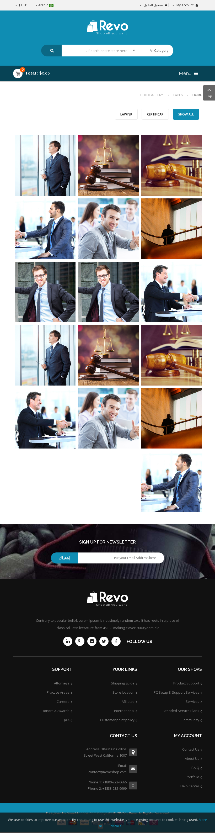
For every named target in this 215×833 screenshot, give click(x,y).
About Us (192, 758)
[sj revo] (107, 22)
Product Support (186, 683)
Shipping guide (123, 683)
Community (190, 720)
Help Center (189, 786)
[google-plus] (79, 641)
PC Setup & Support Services (176, 692)
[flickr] (91, 641)
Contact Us (190, 749)
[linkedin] (67, 641)
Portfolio (192, 776)
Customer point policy (117, 720)
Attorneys (61, 683)
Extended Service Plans (180, 710)
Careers (63, 701)
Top (209, 96)
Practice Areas (58, 692)
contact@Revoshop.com (107, 771)
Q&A (65, 720)
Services (192, 701)
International (124, 710)
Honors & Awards (55, 710)
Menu (186, 73)
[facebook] (116, 641)
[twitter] (104, 641)
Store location (123, 692)
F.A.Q (195, 767)
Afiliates (128, 701)
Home (197, 95)
